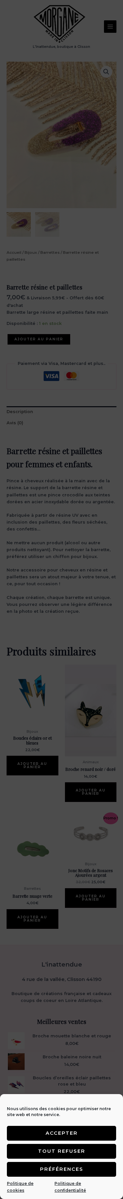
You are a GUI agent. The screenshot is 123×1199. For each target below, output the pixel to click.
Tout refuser (61, 1151)
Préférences (61, 1169)
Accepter (62, 1133)
